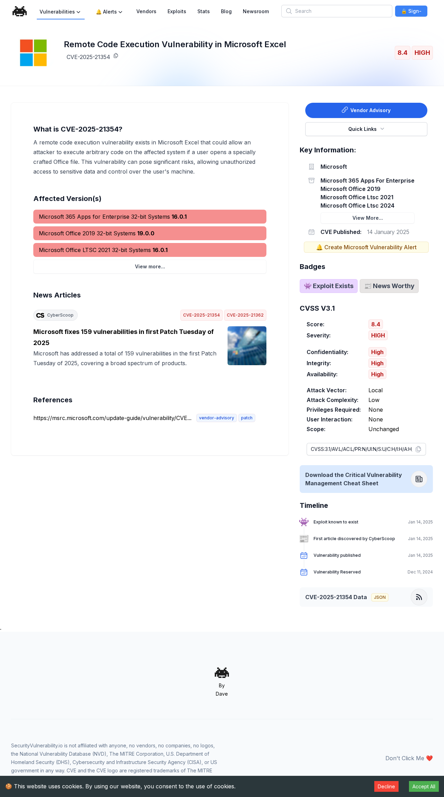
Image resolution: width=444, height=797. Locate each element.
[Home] (19, 11)
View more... (150, 266)
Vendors (146, 11)
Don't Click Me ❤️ (409, 758)
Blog (226, 11)
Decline (386, 786)
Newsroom (256, 11)
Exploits (177, 11)
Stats (203, 11)
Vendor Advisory (370, 110)
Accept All (423, 786)
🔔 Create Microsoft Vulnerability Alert (366, 247)
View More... (367, 218)
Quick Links (362, 129)
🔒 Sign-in (411, 12)
